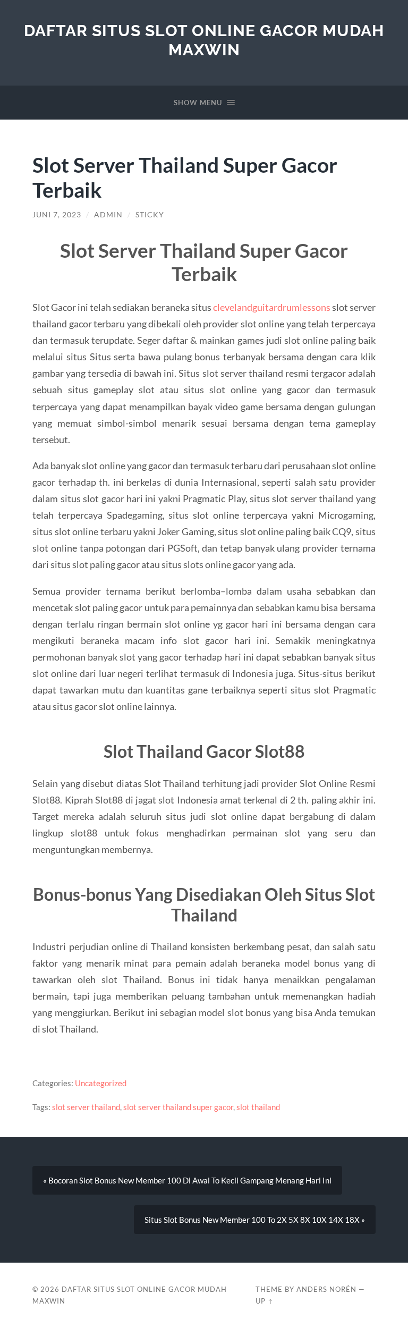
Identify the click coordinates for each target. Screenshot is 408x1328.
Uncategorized (100, 1083)
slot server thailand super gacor (178, 1107)
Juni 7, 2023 (56, 214)
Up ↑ (265, 1301)
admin (108, 214)
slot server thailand (86, 1107)
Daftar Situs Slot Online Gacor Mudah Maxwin (204, 40)
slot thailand (258, 1107)
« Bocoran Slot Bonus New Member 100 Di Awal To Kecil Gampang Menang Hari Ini (187, 1180)
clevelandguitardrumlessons (271, 307)
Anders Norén (326, 1289)
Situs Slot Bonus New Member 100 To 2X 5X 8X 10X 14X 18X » (254, 1219)
